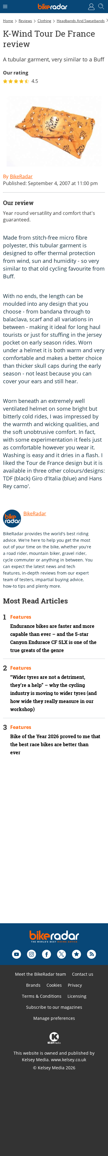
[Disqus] (54, 847)
